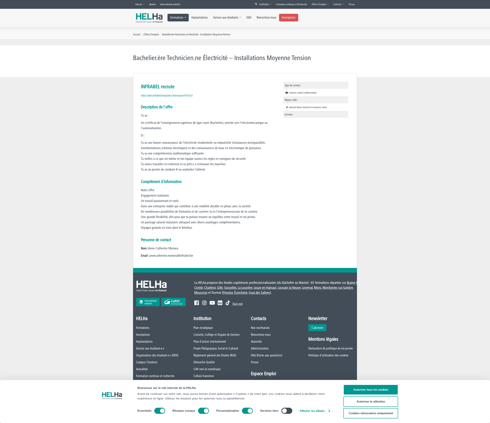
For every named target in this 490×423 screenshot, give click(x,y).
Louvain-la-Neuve (289, 287)
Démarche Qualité (204, 362)
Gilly (220, 287)
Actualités (142, 369)
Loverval (307, 287)
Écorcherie (240, 292)
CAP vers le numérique (207, 369)
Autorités (256, 341)
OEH (248, 17)
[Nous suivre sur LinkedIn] (220, 302)
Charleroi (210, 287)
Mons (317, 287)
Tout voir (237, 304)
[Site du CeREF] (173, 302)
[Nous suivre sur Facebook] (197, 302)
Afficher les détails (312, 410)
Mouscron (200, 292)
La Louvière (245, 287)
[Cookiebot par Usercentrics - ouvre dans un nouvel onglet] (112, 415)
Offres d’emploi (319, 4)
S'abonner (317, 328)
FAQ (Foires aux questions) (266, 355)
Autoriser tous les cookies (370, 389)
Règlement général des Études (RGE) (215, 355)
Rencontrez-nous (266, 17)
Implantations (199, 17)
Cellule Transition (204, 376)
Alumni (152, 4)
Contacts (337, 4)
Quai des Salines (259, 292)
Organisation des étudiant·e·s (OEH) (157, 355)
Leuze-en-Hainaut (265, 287)
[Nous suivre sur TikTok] (228, 302)
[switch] (203, 411)
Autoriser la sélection (371, 401)
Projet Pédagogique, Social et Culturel (216, 348)
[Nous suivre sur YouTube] (212, 302)
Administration (260, 348)
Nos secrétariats (260, 328)
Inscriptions (289, 17)
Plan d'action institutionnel (210, 341)
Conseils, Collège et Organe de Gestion (217, 334)
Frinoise (228, 292)
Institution (264, 4)
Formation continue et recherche (155, 376)
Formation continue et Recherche (291, 4)
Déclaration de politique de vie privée (330, 348)
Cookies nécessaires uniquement (371, 413)
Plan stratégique (203, 328)
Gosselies (230, 287)
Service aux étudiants (225, 17)
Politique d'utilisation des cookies (328, 355)
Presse (352, 4)
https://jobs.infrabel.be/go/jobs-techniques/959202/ (167, 95)
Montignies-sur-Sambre (338, 287)
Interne (139, 4)
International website (170, 4)
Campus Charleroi (146, 362)
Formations (176, 17)
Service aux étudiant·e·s (150, 348)
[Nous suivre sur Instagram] (204, 302)
